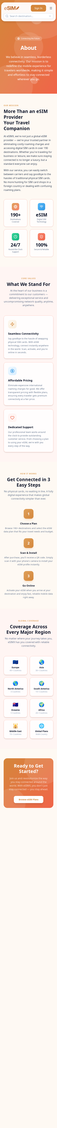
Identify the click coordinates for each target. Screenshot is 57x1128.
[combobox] (28, 16)
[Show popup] (50, 16)
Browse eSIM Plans (28, 799)
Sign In (38, 8)
